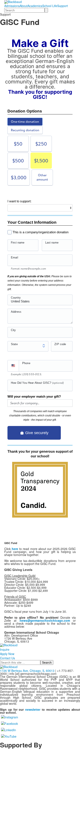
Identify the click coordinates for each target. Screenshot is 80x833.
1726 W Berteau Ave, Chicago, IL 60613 (27, 670)
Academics (35, 6)
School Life (49, 6)
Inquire (4, 649)
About (24, 6)
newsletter (32, 709)
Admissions (12, 6)
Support (62, 6)
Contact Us (7, 658)
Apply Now (7, 654)
